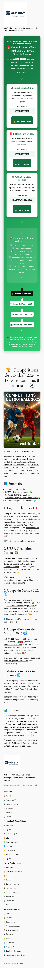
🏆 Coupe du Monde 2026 (21, 304)
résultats (7, 608)
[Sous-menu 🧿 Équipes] (12, 934)
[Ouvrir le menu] (5, 356)
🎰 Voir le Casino (22, 210)
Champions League (21, 465)
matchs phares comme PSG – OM (18, 525)
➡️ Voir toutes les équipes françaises (19, 541)
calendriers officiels (15, 606)
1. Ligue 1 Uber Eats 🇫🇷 (15, 489)
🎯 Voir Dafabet (22, 164)
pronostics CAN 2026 (13, 645)
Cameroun (25, 647)
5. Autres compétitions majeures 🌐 (20, 500)
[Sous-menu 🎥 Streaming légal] (17, 804)
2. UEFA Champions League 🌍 (18, 492)
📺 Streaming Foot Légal (21, 324)
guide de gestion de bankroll (16, 661)
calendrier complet (11, 567)
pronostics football (11, 473)
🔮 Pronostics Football (21, 293)
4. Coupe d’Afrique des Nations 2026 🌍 (22, 498)
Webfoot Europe (17, 963)
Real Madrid (11, 572)
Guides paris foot (19, 743)
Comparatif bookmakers (22, 746)
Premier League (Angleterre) (26, 686)
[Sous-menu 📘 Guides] (11, 846)
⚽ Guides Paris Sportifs (21, 314)
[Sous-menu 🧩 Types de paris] (17, 892)
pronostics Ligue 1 (14, 519)
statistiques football (26, 697)
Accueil (7, 451)
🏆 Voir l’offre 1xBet (22, 121)
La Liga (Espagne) (11, 689)
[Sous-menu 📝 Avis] (9, 904)
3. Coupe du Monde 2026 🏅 (17, 495)
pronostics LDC (22, 564)
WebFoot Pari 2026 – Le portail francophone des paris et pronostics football (19, 778)
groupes (30, 606)
